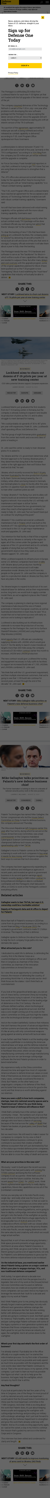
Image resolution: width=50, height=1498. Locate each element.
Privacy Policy (13, 73)
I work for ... (13, 54)
